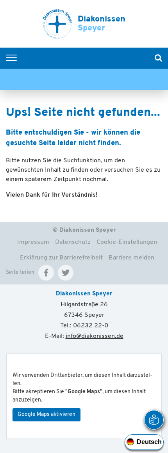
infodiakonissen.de (94, 336)
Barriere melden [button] (131, 258)
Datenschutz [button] (73, 242)
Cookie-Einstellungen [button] (127, 242)
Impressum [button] (33, 242)
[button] (46, 273)
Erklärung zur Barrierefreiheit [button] (61, 258)
